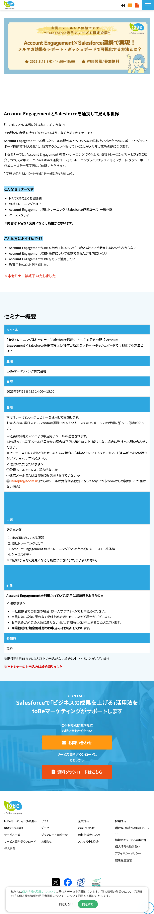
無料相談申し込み (89, 834)
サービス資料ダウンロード (20, 841)
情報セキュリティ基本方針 (130, 840)
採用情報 (120, 821)
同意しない (66, 904)
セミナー (46, 821)
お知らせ (46, 841)
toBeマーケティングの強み (20, 821)
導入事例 (9, 848)
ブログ (45, 828)
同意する (87, 904)
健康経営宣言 (123, 860)
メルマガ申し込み (88, 841)
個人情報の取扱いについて (39, 891)
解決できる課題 (13, 828)
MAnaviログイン (123, 5)
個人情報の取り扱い (127, 846)
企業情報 (83, 821)
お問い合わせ (130, 5)
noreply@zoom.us (24, 480)
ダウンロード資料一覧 (54, 834)
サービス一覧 (12, 834)
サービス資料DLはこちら (137, 5)
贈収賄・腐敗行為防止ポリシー (132, 830)
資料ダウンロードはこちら (79, 772)
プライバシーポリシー (128, 853)
